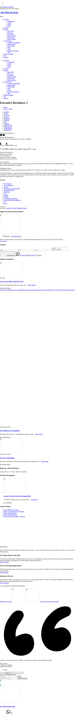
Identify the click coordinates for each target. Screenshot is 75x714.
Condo (9, 23)
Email (25, 208)
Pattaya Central (11, 36)
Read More (34, 499)
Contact (6, 57)
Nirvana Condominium (7, 458)
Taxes (9, 49)
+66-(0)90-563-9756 (9, 12)
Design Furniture (8, 54)
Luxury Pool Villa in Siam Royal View (12, 281)
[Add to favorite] (4, 136)
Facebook (9, 208)
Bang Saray (10, 31)
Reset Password (22, 678)
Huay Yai (10, 32)
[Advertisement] (37, 533)
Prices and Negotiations (10, 515)
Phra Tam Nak (11, 39)
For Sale (6, 28)
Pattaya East (10, 37)
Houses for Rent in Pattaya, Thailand (14, 516)
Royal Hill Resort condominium (10, 430)
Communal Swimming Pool (12, 188)
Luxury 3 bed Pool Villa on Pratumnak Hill (17, 496)
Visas (8, 47)
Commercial (10, 21)
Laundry (6, 197)
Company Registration (13, 42)
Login (19, 676)
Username (3, 673)
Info (5, 55)
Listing (6, 29)
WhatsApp (20, 208)
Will (8, 52)
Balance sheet (11, 44)
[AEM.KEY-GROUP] (7, 7)
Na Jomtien (10, 34)
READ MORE (4, 562)
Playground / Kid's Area (11, 198)
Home (5, 107)
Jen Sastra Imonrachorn (7, 706)
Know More (3, 241)
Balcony (6, 187)
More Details (32, 285)
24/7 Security (7, 183)
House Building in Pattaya (11, 510)
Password (3, 675)
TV (5, 202)
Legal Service (8, 41)
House (9, 24)
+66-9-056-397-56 (16, 236)
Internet (6, 195)
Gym (5, 193)
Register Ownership (13, 51)
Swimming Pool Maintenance (12, 200)
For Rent (6, 19)
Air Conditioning (9, 185)
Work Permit (11, 46)
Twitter (14, 208)
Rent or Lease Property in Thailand (14, 511)
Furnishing (7, 192)
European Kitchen (9, 190)
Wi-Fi (5, 203)
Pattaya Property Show (10, 513)
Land (8, 26)
